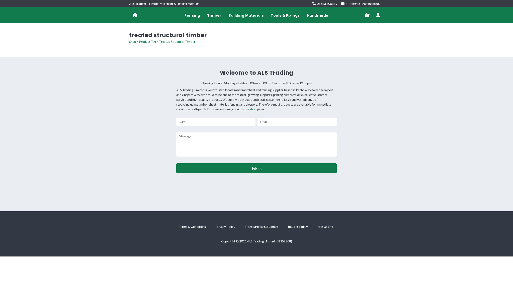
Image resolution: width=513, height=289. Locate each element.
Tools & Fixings (285, 15)
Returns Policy (298, 226)
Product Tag (147, 41)
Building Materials (246, 15)
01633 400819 (327, 3)
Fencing (192, 15)
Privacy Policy (225, 226)
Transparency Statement (261, 226)
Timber (214, 15)
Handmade (317, 15)
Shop (132, 41)
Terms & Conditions (192, 226)
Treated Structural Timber (177, 41)
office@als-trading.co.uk (363, 3)
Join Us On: (325, 226)
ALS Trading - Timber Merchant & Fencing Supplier (164, 3)
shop (253, 109)
